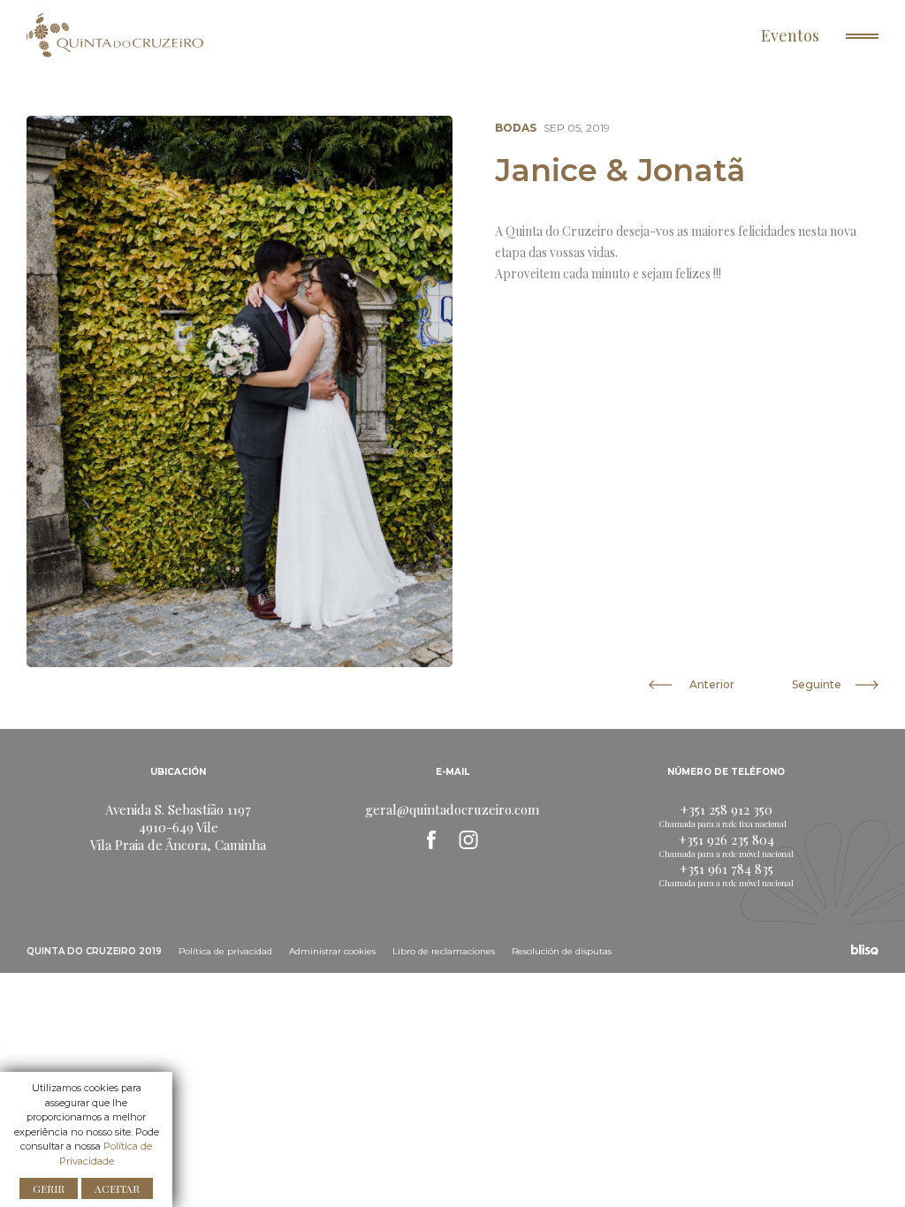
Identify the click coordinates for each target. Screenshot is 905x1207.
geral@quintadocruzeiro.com (452, 809)
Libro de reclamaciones (443, 951)
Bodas (515, 127)
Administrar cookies (332, 951)
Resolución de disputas (562, 951)
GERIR (49, 1188)
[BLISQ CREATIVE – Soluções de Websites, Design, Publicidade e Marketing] (864, 949)
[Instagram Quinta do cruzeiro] (468, 839)
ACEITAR (117, 1188)
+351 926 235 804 (726, 839)
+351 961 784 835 (726, 868)
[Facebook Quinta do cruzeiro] (432, 839)
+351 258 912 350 (726, 809)
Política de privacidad (225, 951)
